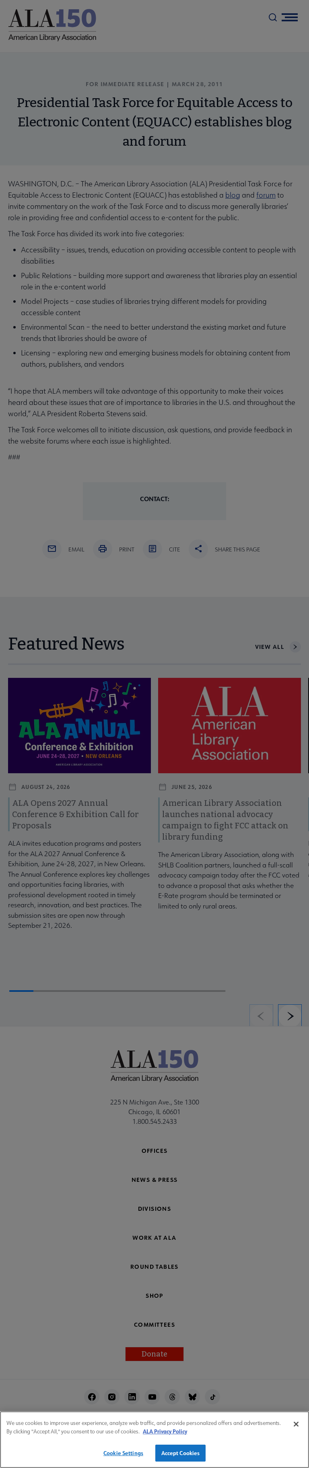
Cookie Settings (123, 1452)
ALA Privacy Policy (165, 1431)
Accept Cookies (180, 1452)
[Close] (296, 1424)
